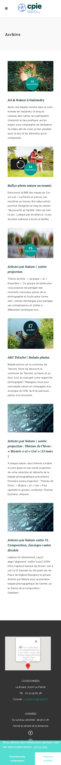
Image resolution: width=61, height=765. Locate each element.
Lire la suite (40, 747)
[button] (28, 666)
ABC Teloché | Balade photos (29, 357)
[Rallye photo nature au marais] (30, 162)
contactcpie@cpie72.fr (36, 699)
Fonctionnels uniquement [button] (17, 758)
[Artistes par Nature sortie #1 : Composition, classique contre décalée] (30, 517)
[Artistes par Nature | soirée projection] (30, 243)
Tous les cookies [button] (48, 758)
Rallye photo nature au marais (30, 186)
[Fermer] (36, 641)
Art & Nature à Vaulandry (26, 100)
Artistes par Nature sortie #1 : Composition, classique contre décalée (29, 545)
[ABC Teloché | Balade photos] (30, 333)
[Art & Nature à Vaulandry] (30, 76)
